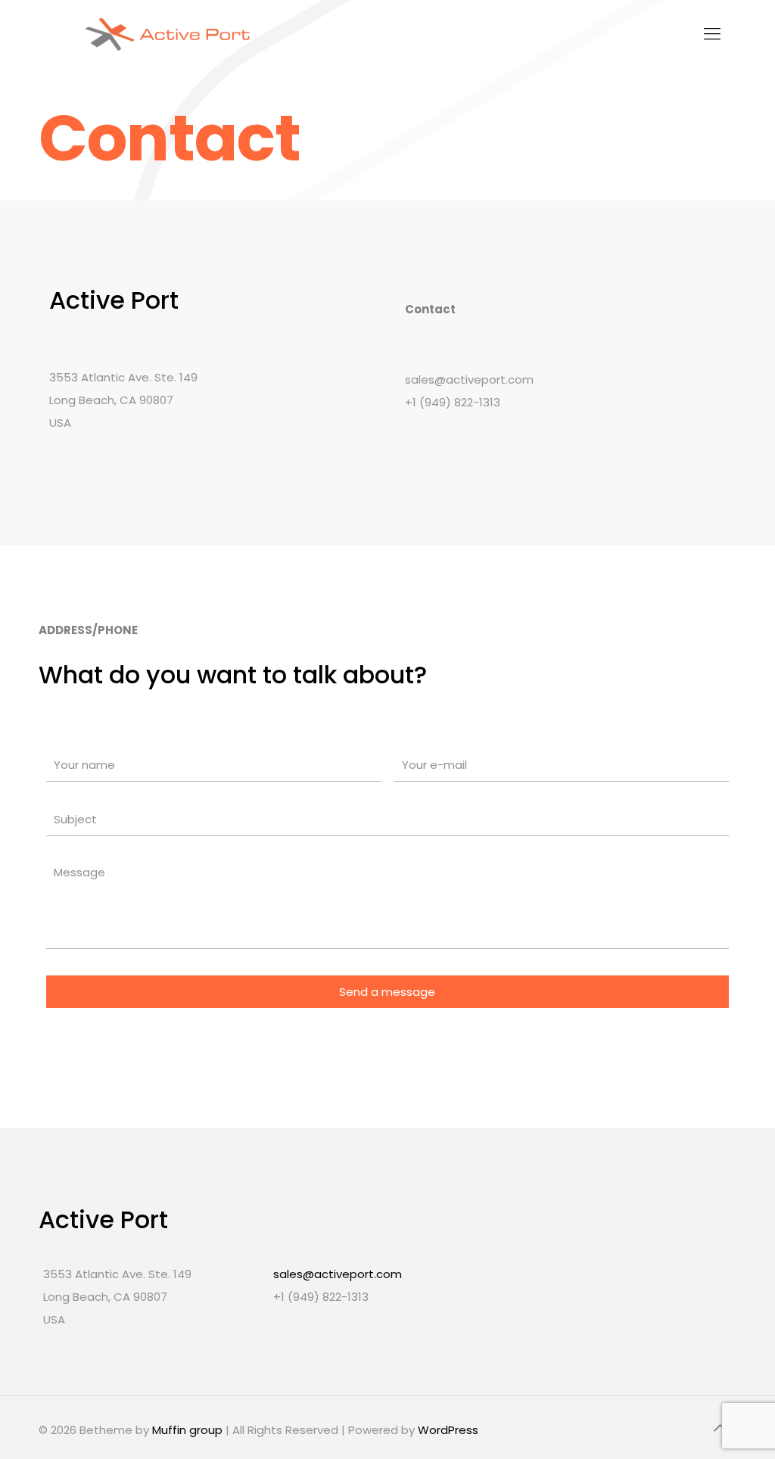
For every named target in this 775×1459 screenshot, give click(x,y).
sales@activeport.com (337, 1274)
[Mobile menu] (712, 34)
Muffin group (187, 1430)
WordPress (448, 1430)
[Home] (167, 34)
